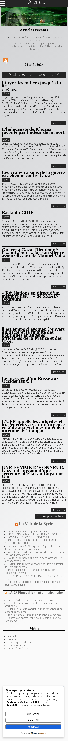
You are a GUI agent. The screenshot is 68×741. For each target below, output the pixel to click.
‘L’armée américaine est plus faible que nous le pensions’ (37, 39)
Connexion (14, 639)
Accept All (33, 726)
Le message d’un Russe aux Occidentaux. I (30, 380)
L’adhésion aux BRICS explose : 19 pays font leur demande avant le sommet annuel (32, 548)
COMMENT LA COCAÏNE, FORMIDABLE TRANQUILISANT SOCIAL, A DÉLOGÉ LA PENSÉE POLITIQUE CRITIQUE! (30, 540)
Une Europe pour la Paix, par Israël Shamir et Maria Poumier (36, 48)
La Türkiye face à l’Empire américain (27, 531)
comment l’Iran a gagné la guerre (36, 43)
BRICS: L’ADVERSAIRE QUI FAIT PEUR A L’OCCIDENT (35, 534)
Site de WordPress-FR (20, 648)
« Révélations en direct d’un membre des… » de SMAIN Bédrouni (31, 296)
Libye (6, 93)
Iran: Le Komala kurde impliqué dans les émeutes (34, 615)
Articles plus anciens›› (50, 516)
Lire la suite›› (58, 123)
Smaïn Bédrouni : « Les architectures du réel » (32, 600)
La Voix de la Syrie (36, 523)
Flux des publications (19, 642)
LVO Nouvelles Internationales (35, 592)
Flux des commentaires (20, 645)
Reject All (33, 720)
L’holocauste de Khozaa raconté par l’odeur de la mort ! (33, 132)
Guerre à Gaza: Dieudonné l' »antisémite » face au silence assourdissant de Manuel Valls (33, 252)
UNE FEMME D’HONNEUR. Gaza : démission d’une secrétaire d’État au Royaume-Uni (33, 472)
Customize (33, 714)
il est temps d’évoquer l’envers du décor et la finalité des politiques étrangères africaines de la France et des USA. (33, 335)
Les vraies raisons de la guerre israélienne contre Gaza (33, 174)
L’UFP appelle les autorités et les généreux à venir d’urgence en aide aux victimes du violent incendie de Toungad (34, 426)
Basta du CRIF (17, 212)
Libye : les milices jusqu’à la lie (31, 84)
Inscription (13, 636)
